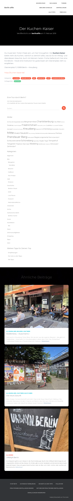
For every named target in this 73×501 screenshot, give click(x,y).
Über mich (63, 12)
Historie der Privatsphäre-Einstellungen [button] (49, 488)
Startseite (13, 484)
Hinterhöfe (10, 206)
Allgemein (16, 78)
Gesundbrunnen (41, 125)
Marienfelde (55, 129)
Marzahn (61, 129)
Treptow (19, 144)
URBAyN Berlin (12, 457)
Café (48, 78)
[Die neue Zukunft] (36, 368)
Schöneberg (27, 140)
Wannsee (26, 144)
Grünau (60, 125)
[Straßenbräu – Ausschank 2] (36, 306)
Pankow (59, 133)
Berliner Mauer (12, 188)
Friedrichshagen (17, 125)
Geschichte (10, 185)
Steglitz (41, 141)
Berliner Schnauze (45, 7)
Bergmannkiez (30, 122)
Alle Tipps (52, 12)
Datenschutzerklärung (28, 484)
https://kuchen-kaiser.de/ (14, 73)
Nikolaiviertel (51, 133)
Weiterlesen (45, 341)
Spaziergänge (40, 3)
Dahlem (63, 122)
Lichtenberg (46, 129)
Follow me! (59, 484)
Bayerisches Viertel (19, 122)
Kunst (9, 219)
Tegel (46, 141)
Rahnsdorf (31, 137)
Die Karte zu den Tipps (15, 256)
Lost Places (11, 195)
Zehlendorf (11, 146)
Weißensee (42, 144)
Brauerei (10, 168)
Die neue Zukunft (13, 396)
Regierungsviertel (41, 137)
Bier (34, 78)
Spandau (36, 141)
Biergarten (41, 78)
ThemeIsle (66, 497)
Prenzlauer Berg (17, 136)
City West (57, 122)
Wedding (34, 144)
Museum (11, 199)
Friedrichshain (29, 125)
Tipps (8, 239)
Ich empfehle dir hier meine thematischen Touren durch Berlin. (26, 103)
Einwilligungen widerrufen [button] (36, 492)
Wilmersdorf (54, 144)
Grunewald (55, 125)
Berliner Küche (26, 78)
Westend (48, 144)
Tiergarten (11, 144)
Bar (9, 225)
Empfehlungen (61, 7)
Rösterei (10, 182)
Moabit (17, 133)
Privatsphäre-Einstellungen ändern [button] (21, 488)
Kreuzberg (17, 81)
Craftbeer (11, 172)
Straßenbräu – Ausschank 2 (17, 334)
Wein (8, 243)
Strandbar (12, 165)
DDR (9, 192)
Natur (9, 229)
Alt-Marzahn (10, 122)
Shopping (10, 236)
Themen (63, 3)
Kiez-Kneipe (11, 175)
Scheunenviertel (14, 141)
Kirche (9, 209)
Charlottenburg (45, 121)
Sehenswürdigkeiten (13, 232)
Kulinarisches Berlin (58, 78)
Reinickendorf (54, 137)
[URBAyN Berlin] (36, 430)
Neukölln (24, 133)
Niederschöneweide (41, 133)
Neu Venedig (32, 133)
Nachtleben (10, 222)
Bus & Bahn (53, 3)
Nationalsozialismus (14, 202)
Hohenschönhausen (18, 129)
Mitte (10, 132)
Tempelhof (53, 141)
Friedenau (10, 125)
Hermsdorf (10, 129)
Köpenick (38, 129)
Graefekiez (49, 125)
